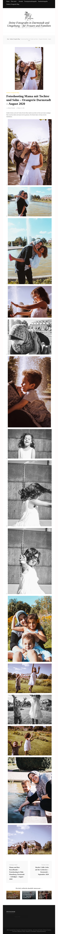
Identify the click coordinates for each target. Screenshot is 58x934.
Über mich (13, 1)
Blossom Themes (21, 931)
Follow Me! (17, 916)
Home (7, 1)
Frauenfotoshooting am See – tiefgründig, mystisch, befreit (28, 896)
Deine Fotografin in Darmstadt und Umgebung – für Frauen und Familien (29, 24)
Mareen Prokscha (11, 108)
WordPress (34, 931)
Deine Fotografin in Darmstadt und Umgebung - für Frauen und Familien (28, 930)
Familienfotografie (43, 1)
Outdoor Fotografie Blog (12, 4)
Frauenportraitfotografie (30, 1)
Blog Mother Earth (27, 891)
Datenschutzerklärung (41, 931)
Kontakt (21, 1)
